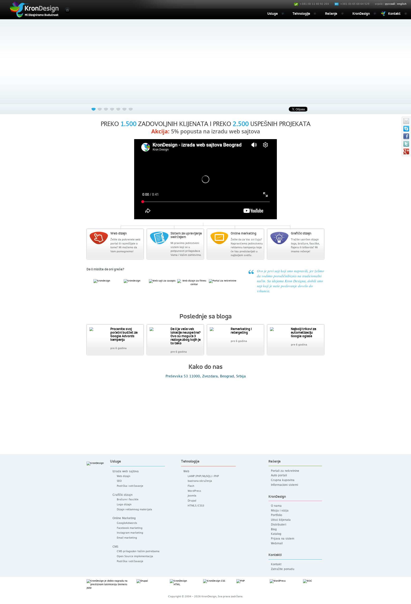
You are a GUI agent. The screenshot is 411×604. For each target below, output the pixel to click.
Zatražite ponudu (282, 569)
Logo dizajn (124, 504)
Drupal (192, 500)
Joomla (192, 495)
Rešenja (331, 13)
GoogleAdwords (127, 523)
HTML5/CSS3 (196, 505)
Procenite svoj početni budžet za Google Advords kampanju (123, 334)
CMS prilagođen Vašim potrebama (138, 551)
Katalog (276, 534)
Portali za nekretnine (285, 471)
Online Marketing (124, 518)
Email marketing (127, 537)
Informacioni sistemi (284, 485)
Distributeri (278, 524)
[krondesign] (33, 9)
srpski (379, 4)
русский (390, 4)
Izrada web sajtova (126, 471)
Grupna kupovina (282, 480)
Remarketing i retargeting (241, 331)
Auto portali (279, 475)
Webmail (277, 543)
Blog (274, 529)
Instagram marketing (130, 532)
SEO (119, 481)
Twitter (406, 144)
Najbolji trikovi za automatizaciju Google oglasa (303, 332)
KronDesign (361, 13)
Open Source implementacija (135, 556)
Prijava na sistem (282, 538)
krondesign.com (406, 129)
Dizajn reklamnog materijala (134, 509)
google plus (406, 151)
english (401, 4)
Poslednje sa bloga (206, 316)
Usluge (272, 13)
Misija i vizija (280, 510)
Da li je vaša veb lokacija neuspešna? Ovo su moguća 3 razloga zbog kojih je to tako (186, 336)
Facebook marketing (129, 528)
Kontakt (394, 13)
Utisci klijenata (281, 520)
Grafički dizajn (122, 494)
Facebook (406, 136)
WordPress (194, 491)
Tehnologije (301, 13)
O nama (276, 506)
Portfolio (276, 515)
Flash (191, 486)
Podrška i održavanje (130, 486)
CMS (115, 546)
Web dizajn (123, 476)
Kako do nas (206, 367)
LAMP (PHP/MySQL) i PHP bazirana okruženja (203, 478)
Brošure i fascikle (127, 499)
